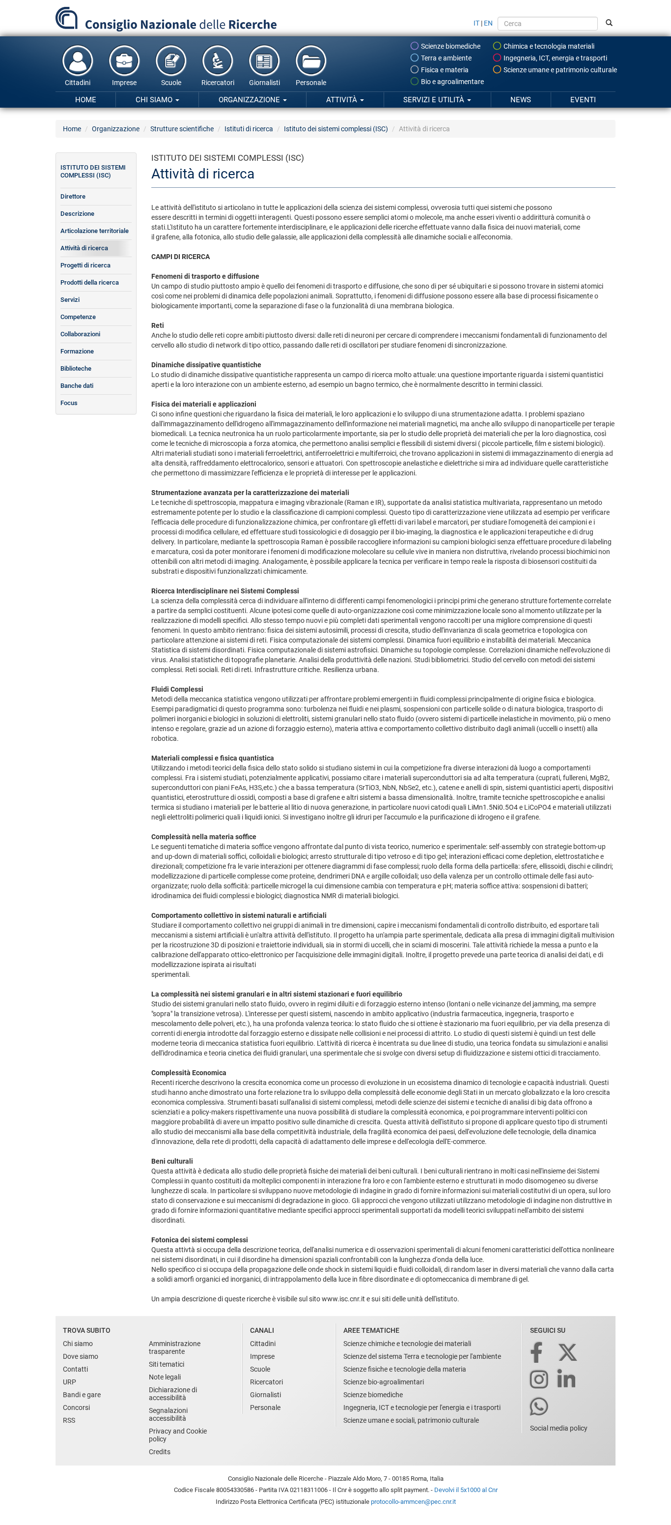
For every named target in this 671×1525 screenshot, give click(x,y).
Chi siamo (155, 99)
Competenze (78, 317)
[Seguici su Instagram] (540, 1380)
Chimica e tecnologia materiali (548, 46)
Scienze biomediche (449, 46)
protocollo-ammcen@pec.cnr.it (413, 1501)
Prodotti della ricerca (89, 282)
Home (85, 99)
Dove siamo (80, 1356)
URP (69, 1382)
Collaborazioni (80, 334)
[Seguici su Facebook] (537, 1353)
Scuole (171, 83)
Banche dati (76, 385)
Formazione (77, 351)
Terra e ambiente (445, 58)
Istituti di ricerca (248, 129)
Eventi (583, 99)
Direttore (72, 196)
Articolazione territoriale (94, 231)
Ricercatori (217, 83)
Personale (311, 83)
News (520, 99)
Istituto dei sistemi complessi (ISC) (336, 129)
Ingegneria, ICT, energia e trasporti (554, 58)
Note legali (165, 1377)
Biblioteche (75, 368)
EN (488, 23)
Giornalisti (264, 83)
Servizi (70, 299)
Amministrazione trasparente (174, 1347)
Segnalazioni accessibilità (168, 1414)
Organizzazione (250, 99)
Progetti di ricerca (85, 265)
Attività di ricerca (84, 248)
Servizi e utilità (434, 99)
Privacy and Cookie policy (178, 1435)
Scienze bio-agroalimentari (383, 1382)
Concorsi (76, 1407)
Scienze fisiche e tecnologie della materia (404, 1369)
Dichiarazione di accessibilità (173, 1394)
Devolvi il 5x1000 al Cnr (466, 1490)
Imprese (124, 83)
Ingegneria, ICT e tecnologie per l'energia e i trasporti (422, 1407)
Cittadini (77, 83)
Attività (342, 99)
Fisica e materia (444, 70)
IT (476, 23)
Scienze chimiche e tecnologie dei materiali (407, 1344)
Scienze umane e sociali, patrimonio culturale (411, 1420)
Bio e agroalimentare (451, 82)
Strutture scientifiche (182, 129)
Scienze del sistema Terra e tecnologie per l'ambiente (422, 1356)
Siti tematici (166, 1364)
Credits (159, 1452)
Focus (69, 403)
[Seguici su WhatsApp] (540, 1407)
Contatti (75, 1369)
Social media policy (558, 1428)
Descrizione (77, 213)
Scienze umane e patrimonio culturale (559, 70)
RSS (69, 1420)
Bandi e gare (82, 1395)
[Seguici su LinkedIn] (567, 1380)
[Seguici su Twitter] (569, 1353)
